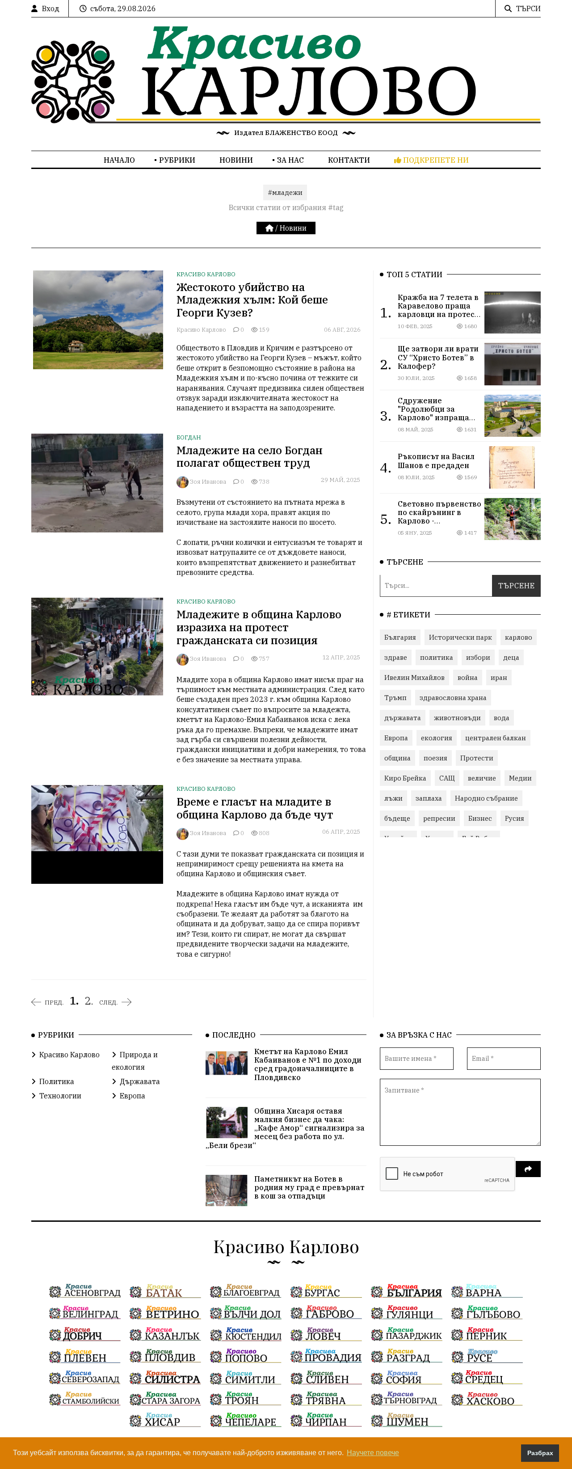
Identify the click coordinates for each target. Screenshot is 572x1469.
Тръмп (395, 697)
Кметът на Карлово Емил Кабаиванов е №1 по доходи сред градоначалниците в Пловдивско (308, 1064)
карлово (518, 637)
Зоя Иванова (208, 481)
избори (478, 657)
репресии (439, 818)
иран (499, 677)
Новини (236, 160)
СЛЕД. (108, 1002)
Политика (56, 1081)
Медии (520, 778)
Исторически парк (460, 637)
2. (88, 1000)
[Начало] (270, 228)
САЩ (447, 778)
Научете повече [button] (373, 1452)
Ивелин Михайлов (414, 677)
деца (511, 657)
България (400, 637)
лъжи (393, 798)
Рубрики (177, 160)
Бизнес (480, 818)
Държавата (140, 1081)
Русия (514, 818)
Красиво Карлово (206, 274)
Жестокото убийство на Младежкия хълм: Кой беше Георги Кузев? (252, 300)
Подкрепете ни (435, 160)
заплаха (429, 798)
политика (436, 657)
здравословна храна (453, 697)
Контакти (349, 160)
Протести (476, 758)
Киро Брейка (405, 778)
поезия (435, 758)
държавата (402, 717)
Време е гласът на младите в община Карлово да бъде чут (255, 808)
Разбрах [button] (540, 1452)
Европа (396, 738)
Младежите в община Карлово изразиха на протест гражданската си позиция (259, 627)
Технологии (60, 1095)
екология (436, 738)
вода (501, 717)
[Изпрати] (528, 1169)
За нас (290, 160)
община (397, 758)
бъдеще (397, 818)
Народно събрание (486, 798)
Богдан (189, 437)
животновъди (457, 717)
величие (482, 778)
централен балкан (495, 738)
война (468, 677)
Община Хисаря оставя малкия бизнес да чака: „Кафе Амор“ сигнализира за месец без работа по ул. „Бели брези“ (285, 1128)
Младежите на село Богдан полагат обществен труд (250, 456)
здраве (395, 657)
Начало (119, 160)
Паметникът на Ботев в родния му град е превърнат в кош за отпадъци (309, 1187)
